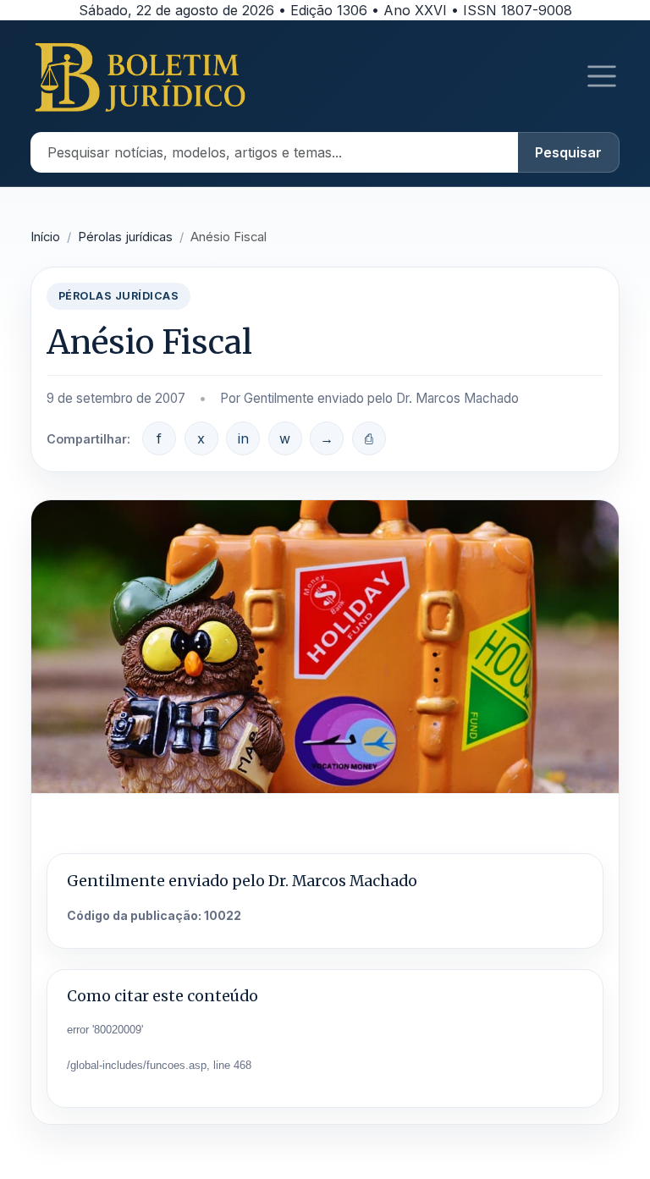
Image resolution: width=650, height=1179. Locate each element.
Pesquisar (568, 152)
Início (45, 237)
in (243, 438)
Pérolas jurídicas (125, 237)
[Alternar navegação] (602, 76)
